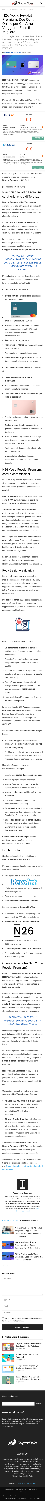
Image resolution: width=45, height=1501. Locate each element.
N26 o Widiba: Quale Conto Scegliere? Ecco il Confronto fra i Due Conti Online (28, 1256)
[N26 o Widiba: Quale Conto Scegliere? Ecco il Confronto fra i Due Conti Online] (8, 1256)
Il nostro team (33, 1489)
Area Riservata (9, 1489)
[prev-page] (3, 1265)
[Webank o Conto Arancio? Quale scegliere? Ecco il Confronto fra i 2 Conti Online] (8, 1245)
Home (4, 10)
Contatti (19, 1492)
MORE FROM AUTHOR (29, 1221)
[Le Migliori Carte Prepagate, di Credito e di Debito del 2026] (8, 1369)
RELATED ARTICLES (10, 1221)
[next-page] (7, 1265)
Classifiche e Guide (26, 10)
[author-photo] (22, 1190)
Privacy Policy (17, 1476)
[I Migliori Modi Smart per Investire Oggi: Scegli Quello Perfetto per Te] (8, 1347)
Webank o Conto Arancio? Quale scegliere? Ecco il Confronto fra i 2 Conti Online (27, 1245)
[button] (3, 3)
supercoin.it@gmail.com (27, 1483)
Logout (26, 1492)
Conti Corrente (13, 10)
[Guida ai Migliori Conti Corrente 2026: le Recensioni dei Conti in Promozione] (8, 1380)
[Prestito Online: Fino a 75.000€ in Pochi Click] (8, 1358)
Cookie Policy (28, 1476)
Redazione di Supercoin (12, 52)
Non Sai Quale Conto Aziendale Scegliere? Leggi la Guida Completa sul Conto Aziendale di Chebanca (28, 1232)
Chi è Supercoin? (21, 1489)
